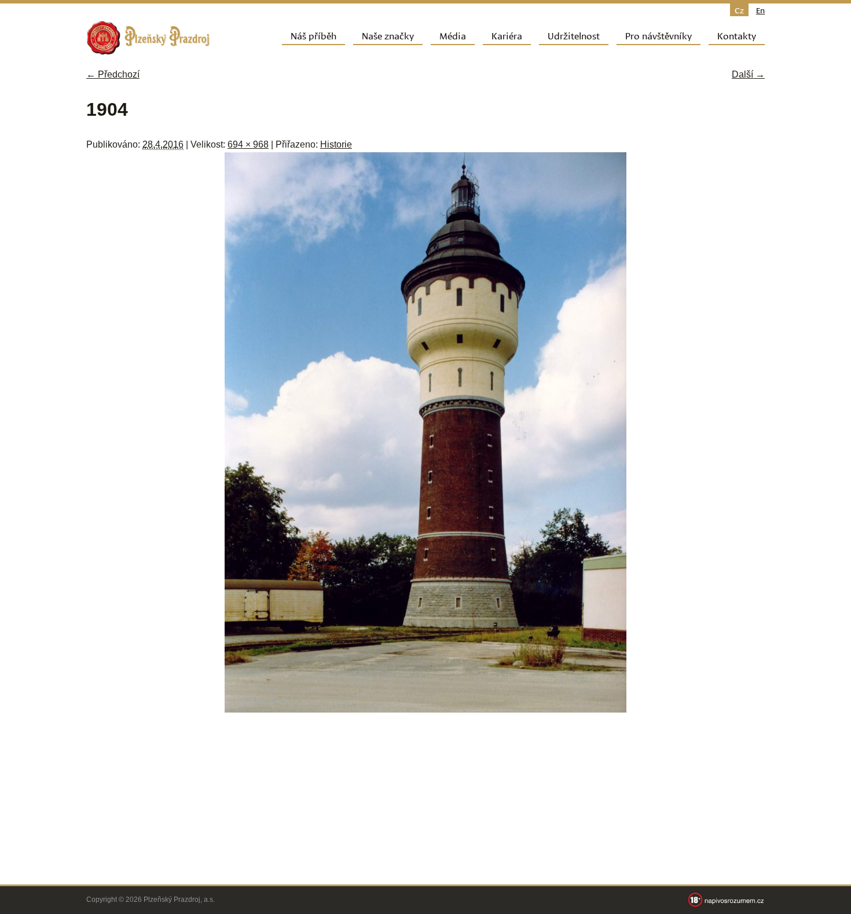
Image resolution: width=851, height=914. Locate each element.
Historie (336, 144)
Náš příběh (313, 35)
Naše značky (388, 35)
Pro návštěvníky (658, 35)
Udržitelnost (574, 35)
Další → (748, 74)
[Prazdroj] (148, 38)
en (760, 10)
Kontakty (736, 35)
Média (452, 35)
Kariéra (506, 35)
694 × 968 (248, 144)
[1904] (425, 709)
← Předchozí (113, 74)
